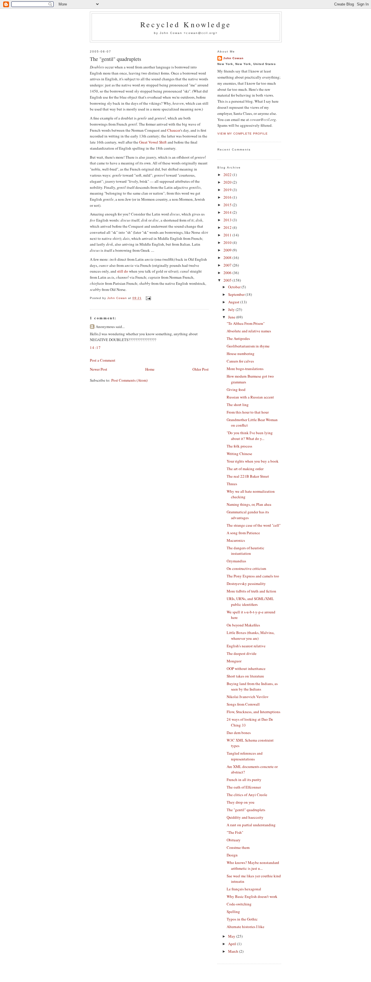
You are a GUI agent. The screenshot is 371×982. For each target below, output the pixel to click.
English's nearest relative (246, 645)
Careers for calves (240, 361)
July (232, 309)
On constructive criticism (246, 568)
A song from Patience (243, 532)
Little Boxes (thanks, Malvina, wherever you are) (250, 635)
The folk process (239, 446)
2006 (227, 272)
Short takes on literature (245, 676)
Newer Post (98, 369)
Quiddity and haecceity (245, 817)
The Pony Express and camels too (253, 576)
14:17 (95, 347)
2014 (227, 212)
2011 (227, 235)
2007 (227, 265)
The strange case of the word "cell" (254, 525)
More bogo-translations (245, 368)
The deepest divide (242, 653)
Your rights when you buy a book (253, 461)
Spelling (233, 911)
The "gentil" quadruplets (246, 809)
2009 (227, 250)
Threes (232, 483)
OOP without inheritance (246, 668)
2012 (227, 227)
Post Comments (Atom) (129, 380)
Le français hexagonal (244, 889)
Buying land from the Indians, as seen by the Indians (252, 686)
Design (232, 855)
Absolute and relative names (249, 331)
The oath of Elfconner (244, 787)
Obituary (234, 840)
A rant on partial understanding (251, 824)
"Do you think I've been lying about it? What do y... (250, 435)
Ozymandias (236, 561)
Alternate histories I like (245, 926)
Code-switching (239, 904)
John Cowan (233, 58)
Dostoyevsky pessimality (246, 583)
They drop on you (240, 802)
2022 (227, 174)
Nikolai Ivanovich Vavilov (248, 696)
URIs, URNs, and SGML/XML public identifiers (250, 601)
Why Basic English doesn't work (252, 896)
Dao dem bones (239, 732)
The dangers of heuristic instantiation (245, 550)
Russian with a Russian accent (250, 397)
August (234, 302)
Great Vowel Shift (153, 142)
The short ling (238, 404)
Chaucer (173, 130)
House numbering (240, 353)
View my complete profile (242, 133)
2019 (227, 189)
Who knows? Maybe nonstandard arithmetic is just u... (253, 865)
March (233, 951)
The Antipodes (238, 338)
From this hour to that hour (248, 412)
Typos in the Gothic (242, 919)
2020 (227, 182)
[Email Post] (148, 298)
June (232, 317)
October (234, 286)
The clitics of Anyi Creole (247, 794)
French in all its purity (244, 779)
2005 (227, 280)
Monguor (234, 661)
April (232, 943)
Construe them (238, 847)
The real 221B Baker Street (248, 476)
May (232, 936)
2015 (227, 204)
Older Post (200, 369)
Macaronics (236, 540)
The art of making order (245, 468)
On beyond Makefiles (243, 625)
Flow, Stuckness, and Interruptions (253, 711)
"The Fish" (235, 832)
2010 (227, 242)
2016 (227, 197)
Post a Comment (102, 360)
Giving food (236, 389)
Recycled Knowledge (186, 24)
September (236, 294)
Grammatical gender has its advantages (248, 514)
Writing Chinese (239, 453)
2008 (227, 257)
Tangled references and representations (245, 756)
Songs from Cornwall (243, 704)
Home (149, 369)
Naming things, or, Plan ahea (249, 504)
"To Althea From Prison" (246, 323)
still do (122, 271)
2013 (227, 219)
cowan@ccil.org (200, 33)
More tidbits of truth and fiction (251, 591)
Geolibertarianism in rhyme (248, 346)
